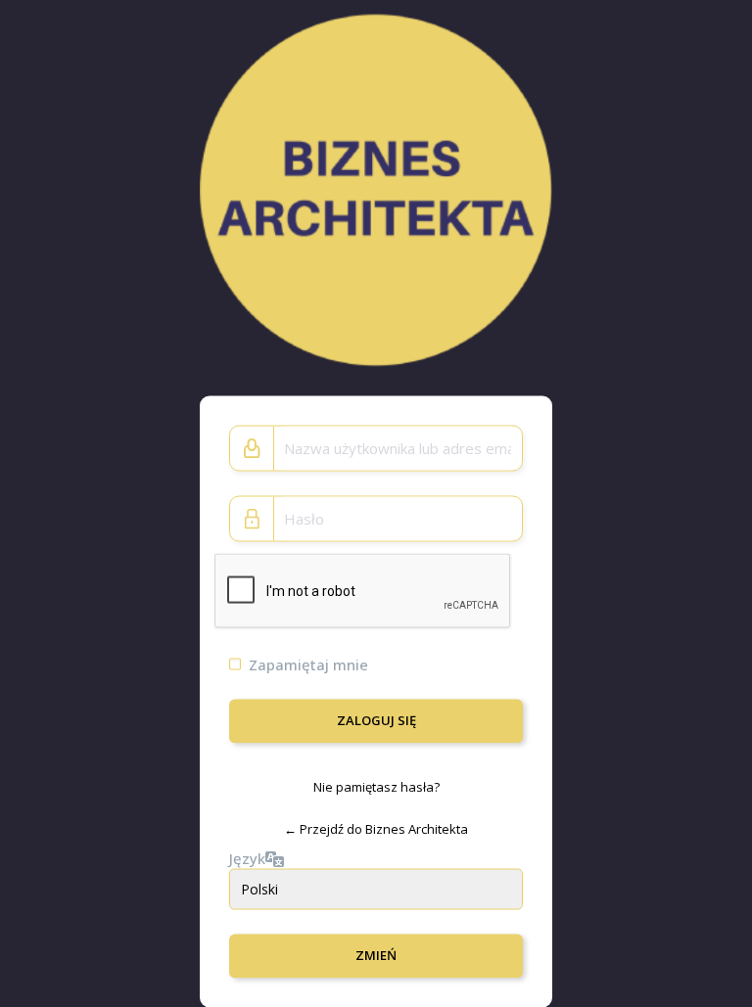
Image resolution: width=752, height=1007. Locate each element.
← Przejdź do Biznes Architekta (376, 829)
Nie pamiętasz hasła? (376, 786)
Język (247, 858)
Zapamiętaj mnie (308, 663)
